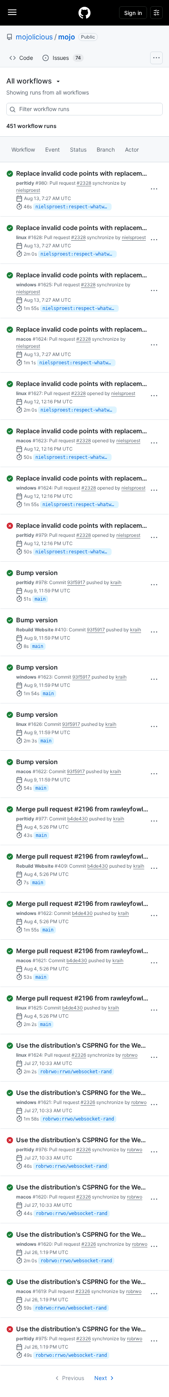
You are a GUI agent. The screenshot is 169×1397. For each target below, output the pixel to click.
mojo (66, 37)
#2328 (84, 183)
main (40, 599)
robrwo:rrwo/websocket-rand (76, 1071)
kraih (115, 582)
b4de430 (77, 819)
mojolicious (34, 37)
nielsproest (28, 190)
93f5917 (76, 582)
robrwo (130, 1055)
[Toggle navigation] (12, 12)
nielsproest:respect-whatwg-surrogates (73, 207)
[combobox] (84, 109)
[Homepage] (84, 12)
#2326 (79, 1055)
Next (100, 1378)
